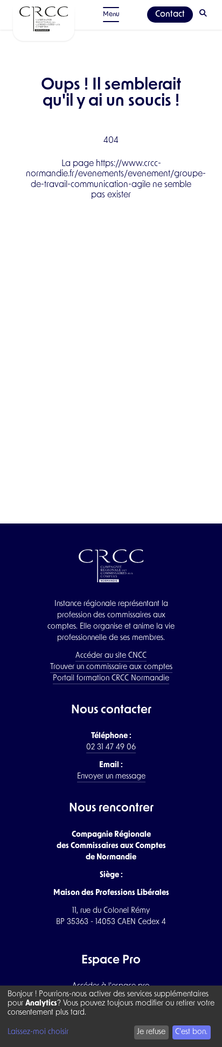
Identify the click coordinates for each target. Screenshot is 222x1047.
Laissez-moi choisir (38, 1032)
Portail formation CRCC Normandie (111, 678)
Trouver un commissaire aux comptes (111, 667)
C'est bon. (191, 1032)
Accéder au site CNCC (111, 656)
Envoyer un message (111, 777)
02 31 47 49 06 (111, 747)
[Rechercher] (204, 14)
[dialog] (111, 1016)
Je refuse (151, 1032)
